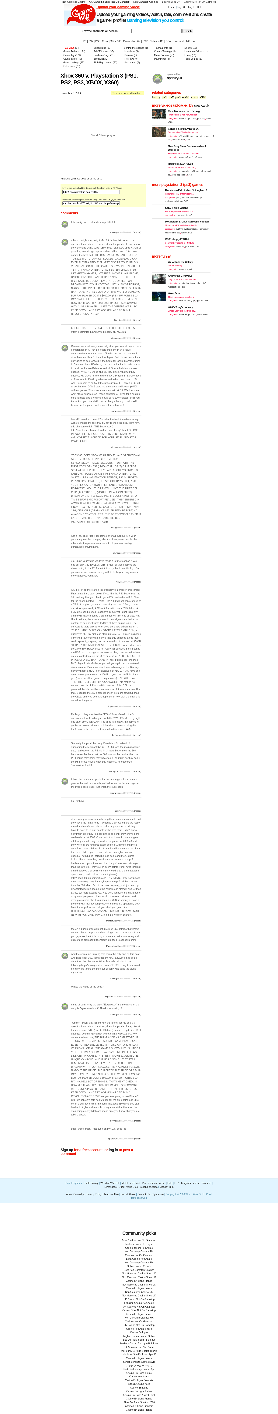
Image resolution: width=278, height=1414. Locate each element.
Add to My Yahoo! (114, 188)
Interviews (129, 51)
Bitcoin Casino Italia (139, 1383)
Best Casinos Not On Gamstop (139, 1240)
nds (191, 136)
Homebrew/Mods (193, 51)
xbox (194, 97)
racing (184, 233)
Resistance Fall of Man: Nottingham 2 (186, 190)
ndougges (115, 338)
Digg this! (100, 188)
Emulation (99, 58)
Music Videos (161, 55)
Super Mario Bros (128, 1186)
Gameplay (69, 55)
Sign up (67, 1150)
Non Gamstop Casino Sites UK (139, 1273)
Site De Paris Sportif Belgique (139, 1339)
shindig (116, 553)
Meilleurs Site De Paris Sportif (139, 1354)
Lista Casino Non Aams (139, 1258)
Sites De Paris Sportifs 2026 (139, 1402)
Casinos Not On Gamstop (139, 1255)
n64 (180, 136)
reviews (176, 140)
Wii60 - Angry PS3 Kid (177, 239)
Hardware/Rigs (101, 55)
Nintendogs (110, 1186)
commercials (184, 171)
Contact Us (143, 1194)
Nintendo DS (157, 41)
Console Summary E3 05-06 (183, 128)
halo (198, 283)
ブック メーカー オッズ (139, 1365)
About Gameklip (75, 1194)
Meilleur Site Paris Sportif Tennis (139, 1350)
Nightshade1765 (112, 996)
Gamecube (129, 41)
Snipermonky (114, 706)
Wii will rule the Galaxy (180, 261)
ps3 (178, 97)
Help (199, 7)
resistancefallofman (174, 201)
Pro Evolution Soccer (153, 1183)
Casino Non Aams (139, 1376)
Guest (117, 320)
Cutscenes (69, 66)
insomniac (194, 197)
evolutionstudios (191, 229)
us (179, 287)
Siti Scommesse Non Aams (139, 1347)
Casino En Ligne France (139, 1280)
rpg (198, 300)
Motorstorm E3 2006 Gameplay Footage (187, 221)
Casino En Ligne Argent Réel (139, 1395)
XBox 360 (115, 41)
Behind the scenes (134, 47)
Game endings (71, 62)
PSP (145, 41)
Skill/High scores (103, 62)
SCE (186, 201)
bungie (182, 283)
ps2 (171, 97)
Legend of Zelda (149, 1186)
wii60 (185, 97)
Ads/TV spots (101, 51)
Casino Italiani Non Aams (139, 1247)
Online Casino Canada (139, 1266)
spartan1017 (114, 1139)
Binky (117, 811)
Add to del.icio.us (87, 188)
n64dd (186, 136)
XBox (105, 41)
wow (206, 300)
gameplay (184, 197)
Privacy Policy (94, 1194)
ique (196, 136)
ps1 (164, 97)
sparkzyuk (115, 232)
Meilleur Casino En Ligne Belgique (139, 1343)
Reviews (128, 55)
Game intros (70, 58)
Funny (187, 55)
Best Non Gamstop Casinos (139, 1270)
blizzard (182, 300)
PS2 (91, 41)
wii (201, 136)
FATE (117, 582)
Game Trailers (71, 51)
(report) (137, 232)
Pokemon (206, 1183)
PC (84, 41)
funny (156, 97)
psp (203, 118)
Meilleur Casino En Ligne (139, 1244)
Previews (129, 58)
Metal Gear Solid (131, 1183)
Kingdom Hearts (190, 1183)
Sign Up (181, 7)
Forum (171, 7)
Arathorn (116, 735)
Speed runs (100, 47)
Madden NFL (167, 1186)
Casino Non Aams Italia (139, 1328)
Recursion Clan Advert (180, 163)
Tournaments (161, 47)
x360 (203, 97)
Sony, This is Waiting (176, 207)
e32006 (179, 229)
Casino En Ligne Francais (139, 1380)
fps (177, 197)
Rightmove (158, 1194)
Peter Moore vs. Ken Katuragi (184, 111)
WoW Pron (174, 293)
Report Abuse (128, 1194)
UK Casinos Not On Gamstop (139, 1306)
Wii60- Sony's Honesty (180, 307)
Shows (188, 47)
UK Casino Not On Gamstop (139, 1299)
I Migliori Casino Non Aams (139, 1303)
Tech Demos (191, 58)
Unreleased (130, 62)
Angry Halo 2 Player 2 (180, 275)
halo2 (203, 283)
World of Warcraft (110, 1183)
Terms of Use (111, 1194)
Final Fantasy (90, 1183)
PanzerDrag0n (113, 921)
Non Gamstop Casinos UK (139, 1251)
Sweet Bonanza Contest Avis (139, 1361)
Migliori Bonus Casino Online (139, 1336)
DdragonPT (114, 771)
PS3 (97, 41)
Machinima (160, 58)
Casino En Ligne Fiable (139, 1373)
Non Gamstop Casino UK (139, 1292)
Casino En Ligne (139, 1332)
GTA (176, 1183)
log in (113, 1150)
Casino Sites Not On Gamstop (139, 1310)
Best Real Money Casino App (139, 1369)
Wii (139, 41)
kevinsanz (115, 1121)
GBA (168, 41)
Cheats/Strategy (163, 51)
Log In (191, 7)
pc (186, 118)
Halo (169, 1183)
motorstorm (170, 233)
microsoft (172, 287)
